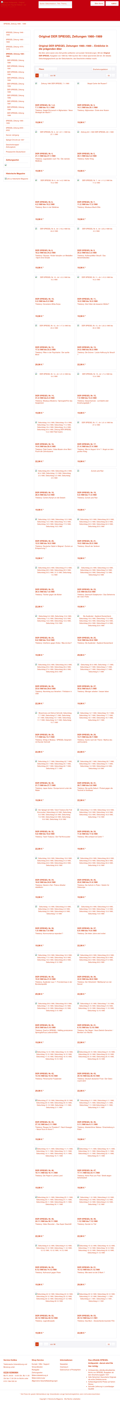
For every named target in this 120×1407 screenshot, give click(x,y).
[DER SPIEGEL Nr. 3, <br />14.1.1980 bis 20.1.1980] (96, 92)
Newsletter (64, 1364)
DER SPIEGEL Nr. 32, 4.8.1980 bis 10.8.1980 (44, 832)
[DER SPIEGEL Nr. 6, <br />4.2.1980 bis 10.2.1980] (54, 189)
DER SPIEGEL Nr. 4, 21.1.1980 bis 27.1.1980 (45, 154)
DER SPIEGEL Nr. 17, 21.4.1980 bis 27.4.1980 (87, 445)
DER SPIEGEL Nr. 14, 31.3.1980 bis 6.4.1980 (44, 396)
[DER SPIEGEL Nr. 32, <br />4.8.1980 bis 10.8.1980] (54, 819)
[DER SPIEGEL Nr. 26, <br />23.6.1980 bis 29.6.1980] (54, 673)
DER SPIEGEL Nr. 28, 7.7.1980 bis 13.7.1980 (44, 735)
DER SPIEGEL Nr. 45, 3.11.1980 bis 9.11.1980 (87, 1123)
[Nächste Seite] (41, 75)
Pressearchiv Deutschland (15, 152)
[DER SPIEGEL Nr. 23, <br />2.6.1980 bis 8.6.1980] (96, 577)
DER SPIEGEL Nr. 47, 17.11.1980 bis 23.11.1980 (88, 1171)
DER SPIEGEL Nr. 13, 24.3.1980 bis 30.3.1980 (87, 348)
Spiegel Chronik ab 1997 (15, 140)
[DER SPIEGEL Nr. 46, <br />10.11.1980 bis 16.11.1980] (54, 1158)
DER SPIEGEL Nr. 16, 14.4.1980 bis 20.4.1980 (45, 445)
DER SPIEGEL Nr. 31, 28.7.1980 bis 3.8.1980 (87, 784)
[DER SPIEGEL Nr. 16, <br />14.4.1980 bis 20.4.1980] (54, 431)
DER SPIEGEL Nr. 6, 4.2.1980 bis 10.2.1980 (44, 203)
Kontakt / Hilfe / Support (40, 1364)
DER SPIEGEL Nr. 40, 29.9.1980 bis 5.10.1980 (45, 1026)
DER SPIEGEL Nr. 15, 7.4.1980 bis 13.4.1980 (87, 396)
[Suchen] (70, 3)
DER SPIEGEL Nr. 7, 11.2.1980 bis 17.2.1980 (87, 203)
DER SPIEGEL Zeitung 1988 (15, 108)
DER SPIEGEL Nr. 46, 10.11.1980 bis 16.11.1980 (46, 1171)
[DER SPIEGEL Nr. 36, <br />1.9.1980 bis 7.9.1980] (54, 915)
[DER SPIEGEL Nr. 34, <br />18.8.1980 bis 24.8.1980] (54, 867)
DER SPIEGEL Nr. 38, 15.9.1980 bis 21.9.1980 (45, 978)
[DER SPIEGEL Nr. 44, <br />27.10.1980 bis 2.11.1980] (54, 1109)
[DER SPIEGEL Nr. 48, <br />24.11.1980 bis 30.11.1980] (54, 1206)
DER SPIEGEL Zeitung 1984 (15, 84)
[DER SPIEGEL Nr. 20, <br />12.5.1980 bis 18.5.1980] (54, 528)
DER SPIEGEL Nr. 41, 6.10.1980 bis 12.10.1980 (88, 1026)
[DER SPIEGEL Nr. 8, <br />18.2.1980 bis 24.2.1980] (54, 238)
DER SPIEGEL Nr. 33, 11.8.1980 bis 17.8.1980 (87, 832)
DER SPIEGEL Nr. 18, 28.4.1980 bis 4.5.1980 (44, 493)
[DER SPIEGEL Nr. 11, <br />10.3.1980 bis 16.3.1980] (96, 286)
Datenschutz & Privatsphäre (70, 1369)
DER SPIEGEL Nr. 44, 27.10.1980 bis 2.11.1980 (46, 1123)
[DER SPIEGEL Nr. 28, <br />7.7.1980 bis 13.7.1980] (54, 722)
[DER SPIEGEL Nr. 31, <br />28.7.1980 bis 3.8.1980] (96, 770)
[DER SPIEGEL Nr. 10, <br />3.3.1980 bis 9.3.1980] (54, 286)
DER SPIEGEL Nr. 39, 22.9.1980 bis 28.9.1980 (87, 978)
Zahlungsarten (37, 1372)
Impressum (64, 1367)
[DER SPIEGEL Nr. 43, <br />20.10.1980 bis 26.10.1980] (96, 1061)
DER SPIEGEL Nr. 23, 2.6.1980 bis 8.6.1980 (86, 590)
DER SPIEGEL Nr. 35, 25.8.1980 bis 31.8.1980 (87, 881)
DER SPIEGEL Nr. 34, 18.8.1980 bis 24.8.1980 (45, 881)
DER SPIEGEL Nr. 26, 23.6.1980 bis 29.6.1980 (45, 687)
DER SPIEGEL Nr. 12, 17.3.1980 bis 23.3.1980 (45, 348)
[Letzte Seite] (46, 75)
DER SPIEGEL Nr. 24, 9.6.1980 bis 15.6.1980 (44, 639)
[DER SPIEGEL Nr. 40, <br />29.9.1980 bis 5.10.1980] (54, 1012)
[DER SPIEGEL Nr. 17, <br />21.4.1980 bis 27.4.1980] (96, 431)
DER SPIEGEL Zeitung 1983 (15, 79)
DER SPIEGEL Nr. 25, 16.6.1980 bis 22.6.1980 (87, 639)
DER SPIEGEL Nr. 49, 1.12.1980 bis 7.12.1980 (87, 1220)
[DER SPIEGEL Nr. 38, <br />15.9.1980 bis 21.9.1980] (54, 964)
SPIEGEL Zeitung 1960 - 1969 (15, 40)
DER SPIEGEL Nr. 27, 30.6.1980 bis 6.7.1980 (87, 687)
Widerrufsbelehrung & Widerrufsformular (40, 1376)
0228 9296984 (11, 1372)
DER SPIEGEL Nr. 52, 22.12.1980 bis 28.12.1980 (46, 1316)
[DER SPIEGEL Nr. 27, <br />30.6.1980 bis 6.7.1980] (96, 673)
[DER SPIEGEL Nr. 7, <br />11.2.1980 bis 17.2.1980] (96, 189)
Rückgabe (35, 1369)
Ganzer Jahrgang (12, 135)
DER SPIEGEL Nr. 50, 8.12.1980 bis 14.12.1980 (46, 1268)
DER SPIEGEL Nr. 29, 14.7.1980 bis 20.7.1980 (87, 735)
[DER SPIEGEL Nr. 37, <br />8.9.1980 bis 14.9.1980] (96, 915)
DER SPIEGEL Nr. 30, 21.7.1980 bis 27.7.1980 (45, 784)
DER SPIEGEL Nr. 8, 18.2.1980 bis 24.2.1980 (45, 251)
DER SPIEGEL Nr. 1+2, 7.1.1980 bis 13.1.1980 (45, 106)
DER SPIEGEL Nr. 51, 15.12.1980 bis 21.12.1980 (88, 1268)
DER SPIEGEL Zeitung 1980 (15, 61)
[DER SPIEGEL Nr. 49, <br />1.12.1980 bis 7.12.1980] (96, 1206)
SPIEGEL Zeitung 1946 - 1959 (15, 33)
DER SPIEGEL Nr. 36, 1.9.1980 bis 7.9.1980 (44, 929)
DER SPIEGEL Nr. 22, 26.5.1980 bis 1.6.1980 (44, 590)
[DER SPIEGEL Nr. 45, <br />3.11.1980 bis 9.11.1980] (96, 1109)
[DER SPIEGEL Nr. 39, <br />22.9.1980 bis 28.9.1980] (96, 964)
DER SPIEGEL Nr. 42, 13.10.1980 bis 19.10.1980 (46, 1074)
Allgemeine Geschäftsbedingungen (45, 1381)
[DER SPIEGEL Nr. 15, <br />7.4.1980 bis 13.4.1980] (96, 383)
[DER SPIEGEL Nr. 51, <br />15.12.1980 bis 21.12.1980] (96, 1254)
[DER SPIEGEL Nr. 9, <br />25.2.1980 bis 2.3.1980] (96, 238)
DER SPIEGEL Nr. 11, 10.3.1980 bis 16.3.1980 (87, 300)
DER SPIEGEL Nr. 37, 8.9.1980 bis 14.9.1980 (87, 929)
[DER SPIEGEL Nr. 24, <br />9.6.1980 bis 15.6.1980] (54, 625)
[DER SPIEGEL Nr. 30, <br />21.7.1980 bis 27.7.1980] (54, 770)
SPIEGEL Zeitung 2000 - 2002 (15, 129)
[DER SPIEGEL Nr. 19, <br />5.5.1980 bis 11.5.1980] (96, 480)
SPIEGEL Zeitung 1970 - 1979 (15, 47)
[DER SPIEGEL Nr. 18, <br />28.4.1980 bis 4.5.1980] (54, 480)
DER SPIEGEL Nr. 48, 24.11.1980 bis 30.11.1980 (46, 1220)
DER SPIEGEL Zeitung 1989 (15, 114)
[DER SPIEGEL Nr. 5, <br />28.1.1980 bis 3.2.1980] (96, 141)
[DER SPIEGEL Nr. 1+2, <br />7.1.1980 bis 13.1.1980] (54, 92)
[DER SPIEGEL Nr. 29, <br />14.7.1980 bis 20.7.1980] (96, 722)
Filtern (41, 69)
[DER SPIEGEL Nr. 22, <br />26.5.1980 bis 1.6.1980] (54, 577)
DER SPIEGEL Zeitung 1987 (15, 102)
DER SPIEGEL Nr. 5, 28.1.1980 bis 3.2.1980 (87, 154)
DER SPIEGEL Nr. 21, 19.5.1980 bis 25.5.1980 (87, 542)
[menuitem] (55, 4)
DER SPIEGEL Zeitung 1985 (15, 90)
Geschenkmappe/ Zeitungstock (12, 145)
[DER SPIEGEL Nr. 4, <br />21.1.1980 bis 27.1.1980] (54, 141)
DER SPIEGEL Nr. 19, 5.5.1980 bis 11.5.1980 (87, 493)
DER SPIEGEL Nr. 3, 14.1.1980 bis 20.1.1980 (87, 106)
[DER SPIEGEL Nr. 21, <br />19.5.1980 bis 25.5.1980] (96, 528)
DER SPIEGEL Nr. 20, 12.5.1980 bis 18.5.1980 (45, 542)
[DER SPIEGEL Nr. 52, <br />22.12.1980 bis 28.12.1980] (54, 1303)
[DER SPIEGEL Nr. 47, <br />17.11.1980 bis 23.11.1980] (96, 1158)
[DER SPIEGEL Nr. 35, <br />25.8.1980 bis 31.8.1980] (96, 867)
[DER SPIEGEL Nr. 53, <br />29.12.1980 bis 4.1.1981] (96, 1303)
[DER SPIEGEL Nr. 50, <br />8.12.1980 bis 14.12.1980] (54, 1254)
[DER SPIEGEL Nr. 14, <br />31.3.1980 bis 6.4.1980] (54, 383)
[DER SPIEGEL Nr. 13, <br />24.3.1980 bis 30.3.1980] (96, 334)
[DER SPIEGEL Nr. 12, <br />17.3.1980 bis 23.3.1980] (54, 334)
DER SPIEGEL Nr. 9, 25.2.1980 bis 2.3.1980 (87, 251)
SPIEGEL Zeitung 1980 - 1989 (15, 55)
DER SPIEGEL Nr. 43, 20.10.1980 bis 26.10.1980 (88, 1074)
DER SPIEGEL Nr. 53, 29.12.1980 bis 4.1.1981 (87, 1316)
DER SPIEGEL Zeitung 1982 (15, 73)
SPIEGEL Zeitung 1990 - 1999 (15, 121)
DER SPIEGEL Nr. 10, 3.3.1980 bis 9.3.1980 (44, 300)
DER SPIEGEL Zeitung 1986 (15, 96)
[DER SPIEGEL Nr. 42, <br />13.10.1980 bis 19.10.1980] (54, 1061)
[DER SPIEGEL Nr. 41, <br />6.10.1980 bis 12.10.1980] (96, 1012)
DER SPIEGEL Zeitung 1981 (15, 67)
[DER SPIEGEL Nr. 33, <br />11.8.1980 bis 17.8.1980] (96, 819)
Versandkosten (37, 1367)
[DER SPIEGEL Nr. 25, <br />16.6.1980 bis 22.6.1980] (96, 625)
